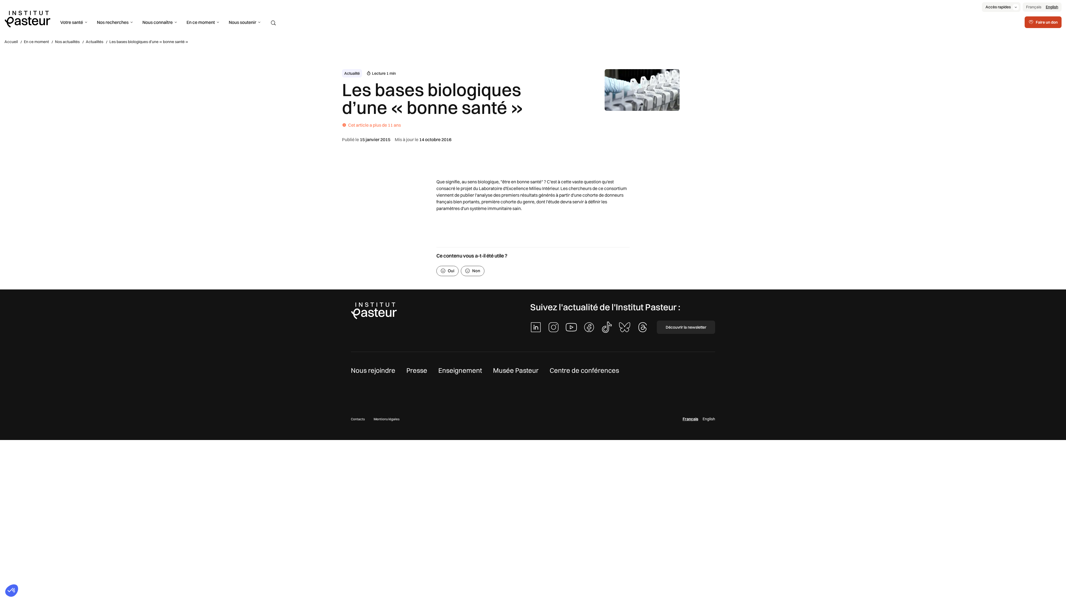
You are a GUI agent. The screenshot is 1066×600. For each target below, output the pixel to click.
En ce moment (201, 22)
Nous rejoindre (373, 370)
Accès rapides (998, 6)
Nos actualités (67, 41)
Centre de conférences (584, 370)
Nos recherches (113, 22)
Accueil (11, 41)
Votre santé (71, 22)
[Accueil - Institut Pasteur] (27, 18)
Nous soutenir (242, 22)
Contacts (358, 419)
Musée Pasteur (516, 370)
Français (1033, 6)
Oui (451, 270)
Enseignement (460, 370)
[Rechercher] (273, 23)
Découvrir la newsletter (686, 327)
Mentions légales (386, 419)
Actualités (94, 41)
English (1052, 6)
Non (476, 270)
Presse (416, 370)
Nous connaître (157, 22)
